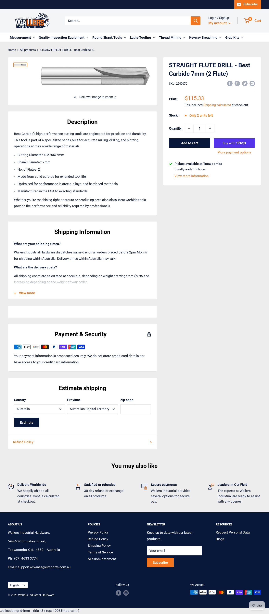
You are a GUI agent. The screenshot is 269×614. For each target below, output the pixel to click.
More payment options (234, 152)
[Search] (195, 20)
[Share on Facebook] (230, 83)
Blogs (220, 539)
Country (20, 400)
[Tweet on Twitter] (245, 83)
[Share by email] (252, 83)
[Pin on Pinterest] (237, 83)
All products (28, 50)
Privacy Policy (98, 532)
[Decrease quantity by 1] (189, 128)
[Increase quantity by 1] (210, 128)
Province (74, 400)
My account (217, 23)
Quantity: (176, 128)
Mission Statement (102, 559)
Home (12, 50)
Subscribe (250, 4)
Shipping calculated (217, 105)
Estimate (26, 422)
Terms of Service (100, 552)
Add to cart (189, 143)
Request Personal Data (233, 532)
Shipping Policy (99, 546)
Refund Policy (23, 442)
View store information (191, 176)
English (14, 585)
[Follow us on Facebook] (118, 593)
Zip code (126, 400)
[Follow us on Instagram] (126, 593)
